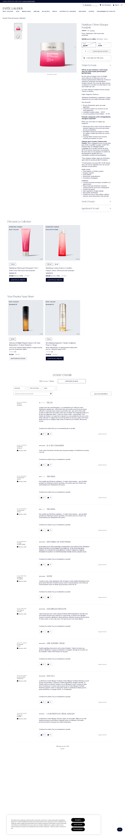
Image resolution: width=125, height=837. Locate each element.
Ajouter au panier (18, 280)
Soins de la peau (13, 18)
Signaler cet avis (102, 434)
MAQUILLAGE (26, 11)
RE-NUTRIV (46, 11)
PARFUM (36, 11)
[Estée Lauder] (13, 8)
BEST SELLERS (8, 11)
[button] (119, 829)
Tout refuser (78, 824)
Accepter (78, 820)
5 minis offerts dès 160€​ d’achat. (19, 1)
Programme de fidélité (106, 11)
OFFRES (91, 11)
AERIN (54, 11)
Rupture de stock (100, 51)
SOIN (17, 11)
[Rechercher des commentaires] (50, 394)
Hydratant (22, 18)
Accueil (5, 18)
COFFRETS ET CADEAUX (68, 11)
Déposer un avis (71, 381)
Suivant (62, 748)
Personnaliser (78, 829)
